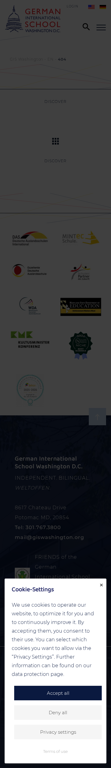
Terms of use (55, 751)
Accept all (58, 693)
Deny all (58, 712)
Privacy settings (58, 732)
